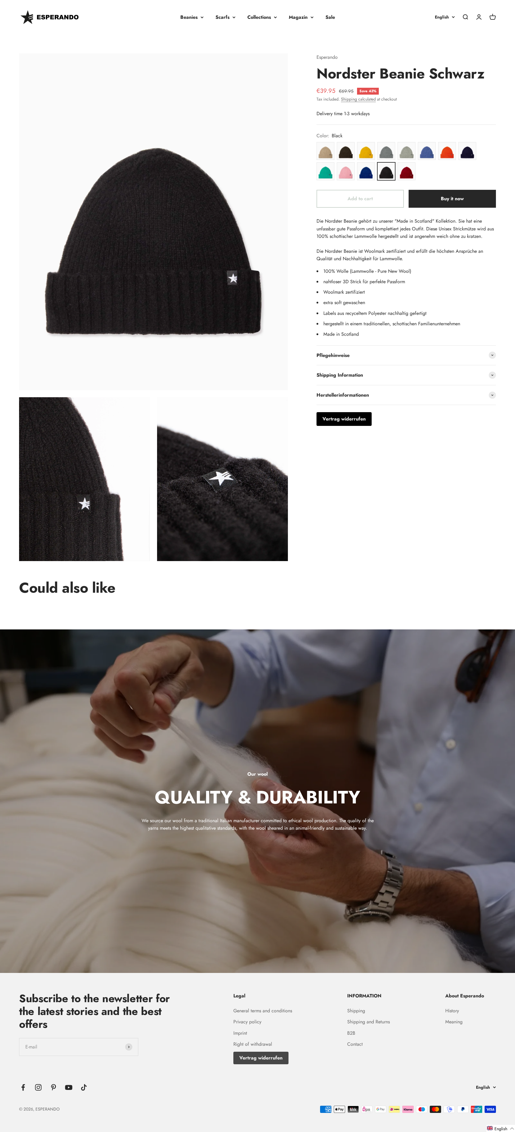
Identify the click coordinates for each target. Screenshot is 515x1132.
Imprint (240, 1033)
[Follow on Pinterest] (53, 1087)
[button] (500, 1128)
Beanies (189, 17)
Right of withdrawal (252, 1044)
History (452, 1010)
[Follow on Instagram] (38, 1087)
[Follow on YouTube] (69, 1087)
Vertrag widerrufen (261, 1057)
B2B (351, 1033)
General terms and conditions (262, 1010)
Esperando (327, 57)
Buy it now (452, 198)
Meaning (454, 1021)
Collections (259, 17)
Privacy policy (247, 1021)
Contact (355, 1044)
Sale (330, 17)
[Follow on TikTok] (84, 1087)
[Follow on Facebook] (23, 1087)
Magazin (298, 17)
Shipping (356, 1010)
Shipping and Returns (368, 1021)
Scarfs (222, 17)
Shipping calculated (358, 99)
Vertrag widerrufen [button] (344, 418)
